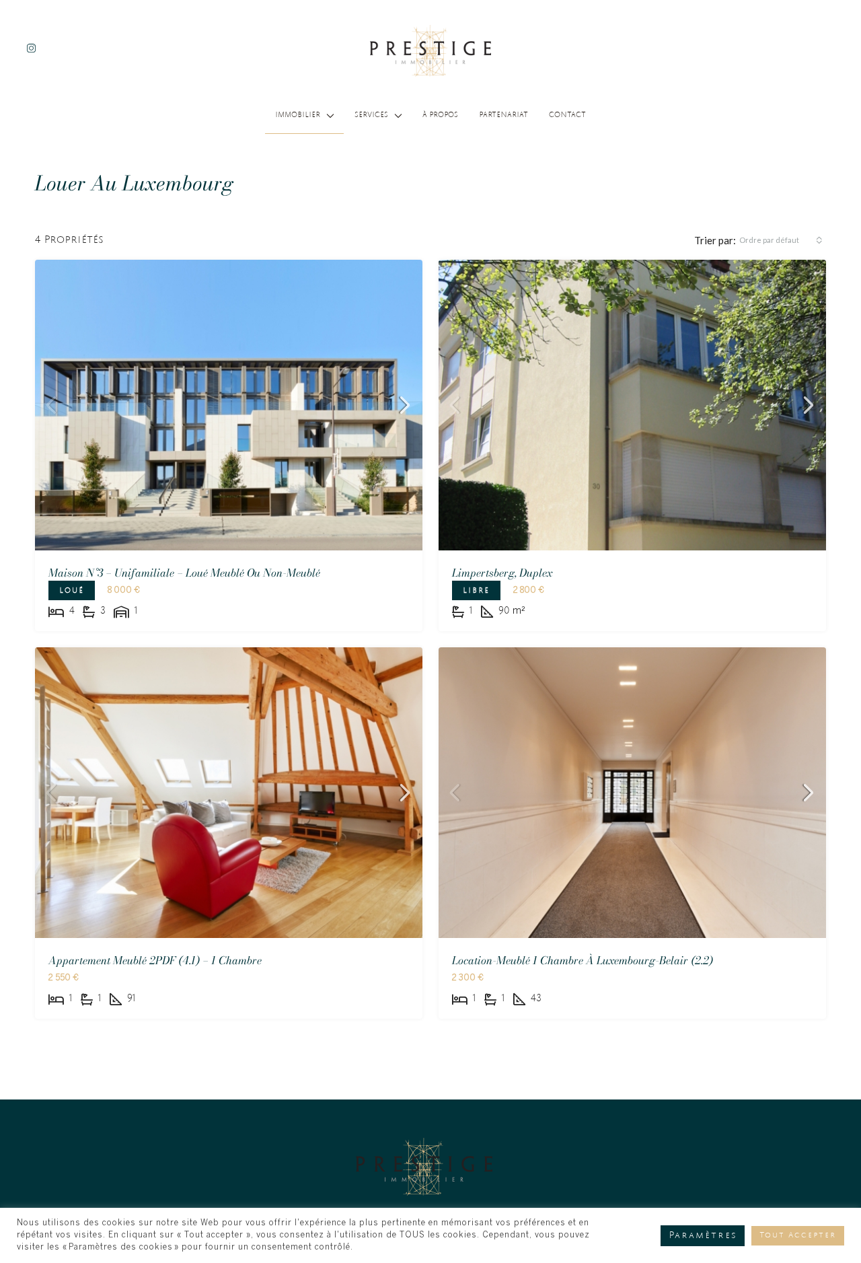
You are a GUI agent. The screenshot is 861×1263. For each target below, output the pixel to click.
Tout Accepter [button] (797, 1235)
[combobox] (781, 240)
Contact (567, 115)
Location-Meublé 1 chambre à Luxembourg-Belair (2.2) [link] (582, 960)
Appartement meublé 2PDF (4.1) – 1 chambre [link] (155, 960)
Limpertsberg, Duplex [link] (502, 573)
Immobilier (297, 115)
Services (371, 115)
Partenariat (503, 115)
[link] (228, 405)
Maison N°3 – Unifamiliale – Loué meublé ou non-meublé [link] (184, 573)
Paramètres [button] (703, 1235)
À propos (440, 115)
